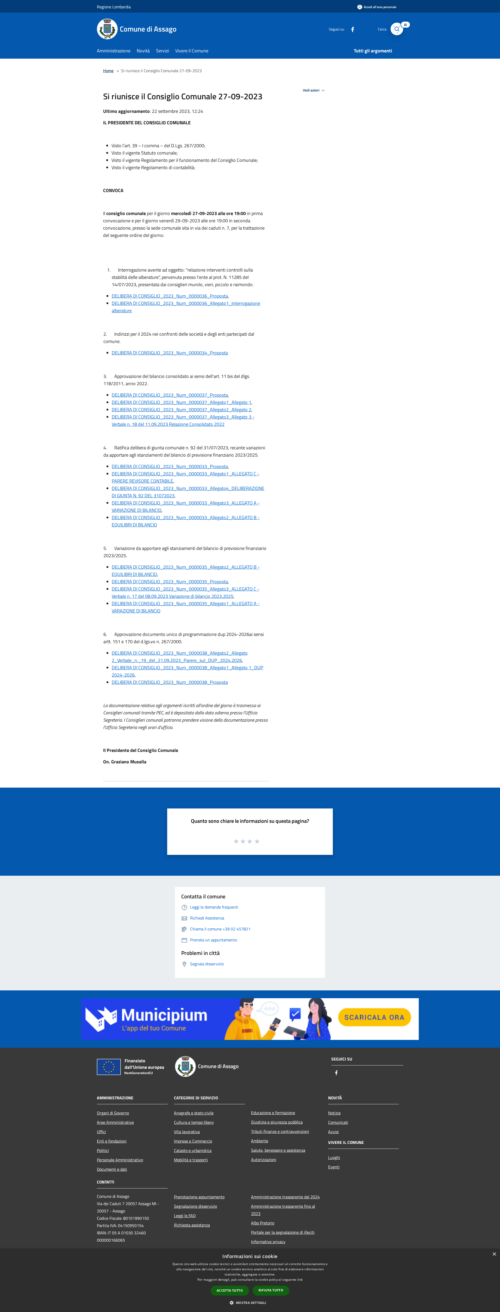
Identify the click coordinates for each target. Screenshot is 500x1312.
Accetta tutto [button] (230, 1290)
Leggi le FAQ (185, 1215)
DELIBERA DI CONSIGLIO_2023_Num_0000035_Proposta (170, 581)
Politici (103, 1150)
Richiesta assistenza (192, 1225)
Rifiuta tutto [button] (271, 1290)
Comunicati (338, 1122)
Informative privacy (268, 1242)
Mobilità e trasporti (191, 1160)
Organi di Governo (113, 1113)
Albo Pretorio (262, 1223)
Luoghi (334, 1157)
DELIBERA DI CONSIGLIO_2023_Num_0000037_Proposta (170, 394)
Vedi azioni (311, 90)
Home (108, 71)
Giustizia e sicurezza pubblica (277, 1122)
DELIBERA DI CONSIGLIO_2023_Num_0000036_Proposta (170, 295)
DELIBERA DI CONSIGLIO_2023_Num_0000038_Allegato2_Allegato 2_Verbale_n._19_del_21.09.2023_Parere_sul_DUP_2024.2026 (180, 656)
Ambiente (259, 1141)
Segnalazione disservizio (195, 1206)
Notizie (334, 1113)
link (300, 1279)
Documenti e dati (112, 1169)
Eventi (334, 1167)
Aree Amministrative (115, 1122)
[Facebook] (350, 28)
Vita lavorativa (187, 1132)
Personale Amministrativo (120, 1160)
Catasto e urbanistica (192, 1150)
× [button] (494, 1254)
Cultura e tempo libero (194, 1122)
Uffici (101, 1132)
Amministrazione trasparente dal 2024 (285, 1197)
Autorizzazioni (263, 1159)
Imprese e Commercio (193, 1141)
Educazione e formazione (273, 1112)
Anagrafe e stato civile (194, 1113)
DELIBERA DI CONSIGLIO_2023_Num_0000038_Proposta (170, 682)
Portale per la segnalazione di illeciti (283, 1232)
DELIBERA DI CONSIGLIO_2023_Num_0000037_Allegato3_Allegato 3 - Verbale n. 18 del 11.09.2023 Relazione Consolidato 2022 (183, 420)
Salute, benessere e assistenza (278, 1150)
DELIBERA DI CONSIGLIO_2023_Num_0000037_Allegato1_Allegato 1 (181, 402)
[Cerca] (397, 29)
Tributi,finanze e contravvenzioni (280, 1131)
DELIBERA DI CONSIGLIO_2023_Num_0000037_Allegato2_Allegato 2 (181, 409)
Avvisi (333, 1132)
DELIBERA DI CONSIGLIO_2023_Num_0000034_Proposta (170, 352)
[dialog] (250, 1280)
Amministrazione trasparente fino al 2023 (283, 1210)
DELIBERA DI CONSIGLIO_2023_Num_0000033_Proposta (170, 466)
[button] (250, 1302)
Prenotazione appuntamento (199, 1197)
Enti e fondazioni (112, 1141)
